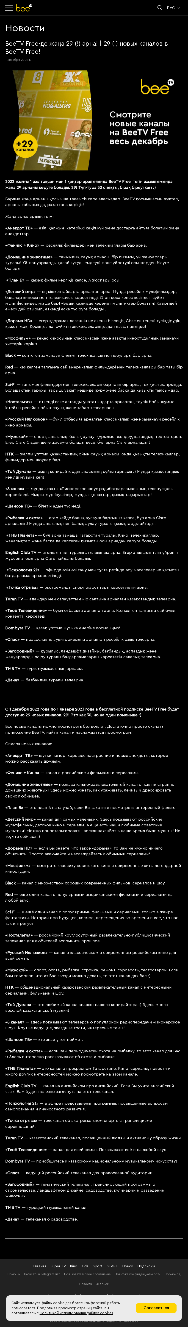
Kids (84, 1266)
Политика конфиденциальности (137, 1274)
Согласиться (156, 1308)
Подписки (146, 1266)
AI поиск (102, 1284)
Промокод (172, 1274)
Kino (73, 1266)
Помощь (14, 1274)
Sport (97, 1266)
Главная (39, 1266)
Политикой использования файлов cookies (76, 1313)
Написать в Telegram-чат (42, 1274)
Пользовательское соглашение (87, 1274)
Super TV (58, 1266)
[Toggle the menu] (9, 8)
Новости (85, 1284)
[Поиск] (160, 8)
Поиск (127, 1266)
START (112, 1266)
